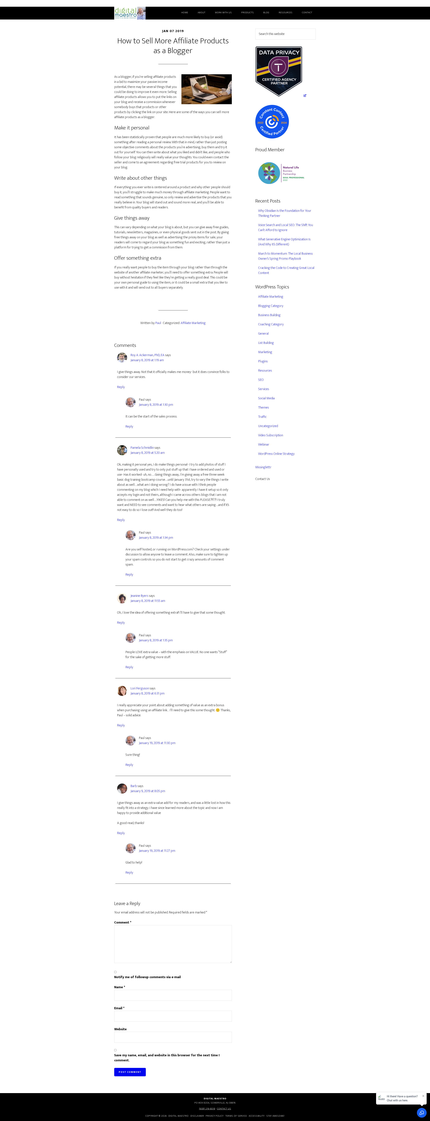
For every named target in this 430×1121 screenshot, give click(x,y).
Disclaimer (197, 1116)
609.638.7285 (284, 479)
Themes (263, 407)
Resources (265, 370)
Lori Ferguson (140, 688)
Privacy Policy (215, 1116)
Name (119, 987)
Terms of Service (236, 1116)
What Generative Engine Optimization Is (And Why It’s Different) (284, 241)
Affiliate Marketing (193, 323)
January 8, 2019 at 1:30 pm (156, 405)
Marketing (265, 352)
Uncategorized (268, 426)
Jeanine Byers (139, 596)
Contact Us (224, 1109)
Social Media (266, 398)
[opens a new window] (280, 95)
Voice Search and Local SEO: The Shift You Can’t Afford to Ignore (285, 227)
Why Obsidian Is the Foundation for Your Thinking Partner (284, 213)
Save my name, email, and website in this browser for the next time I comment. (167, 1058)
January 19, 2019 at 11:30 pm (157, 743)
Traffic (262, 417)
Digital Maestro (134, 13)
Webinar (263, 444)
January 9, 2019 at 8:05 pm (148, 791)
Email (119, 1008)
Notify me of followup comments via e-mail (147, 977)
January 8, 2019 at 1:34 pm (156, 538)
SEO (261, 380)
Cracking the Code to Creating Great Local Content (286, 270)
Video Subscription (270, 435)
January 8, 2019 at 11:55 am (148, 601)
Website (120, 1029)
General (263, 333)
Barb (134, 786)
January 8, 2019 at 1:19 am (147, 360)
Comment (122, 922)
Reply (121, 387)
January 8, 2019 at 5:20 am (148, 453)
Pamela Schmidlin (142, 448)
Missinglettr (263, 467)
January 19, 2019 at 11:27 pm (157, 851)
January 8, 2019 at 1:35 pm (156, 640)
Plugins (263, 361)
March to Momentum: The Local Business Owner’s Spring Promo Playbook (285, 256)
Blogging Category (270, 306)
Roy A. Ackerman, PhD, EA (147, 355)
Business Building (269, 315)
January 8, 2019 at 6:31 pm (147, 693)
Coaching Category (271, 324)
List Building (266, 343)
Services (263, 389)
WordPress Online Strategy (276, 454)
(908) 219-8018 (207, 1109)
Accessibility (257, 1116)
